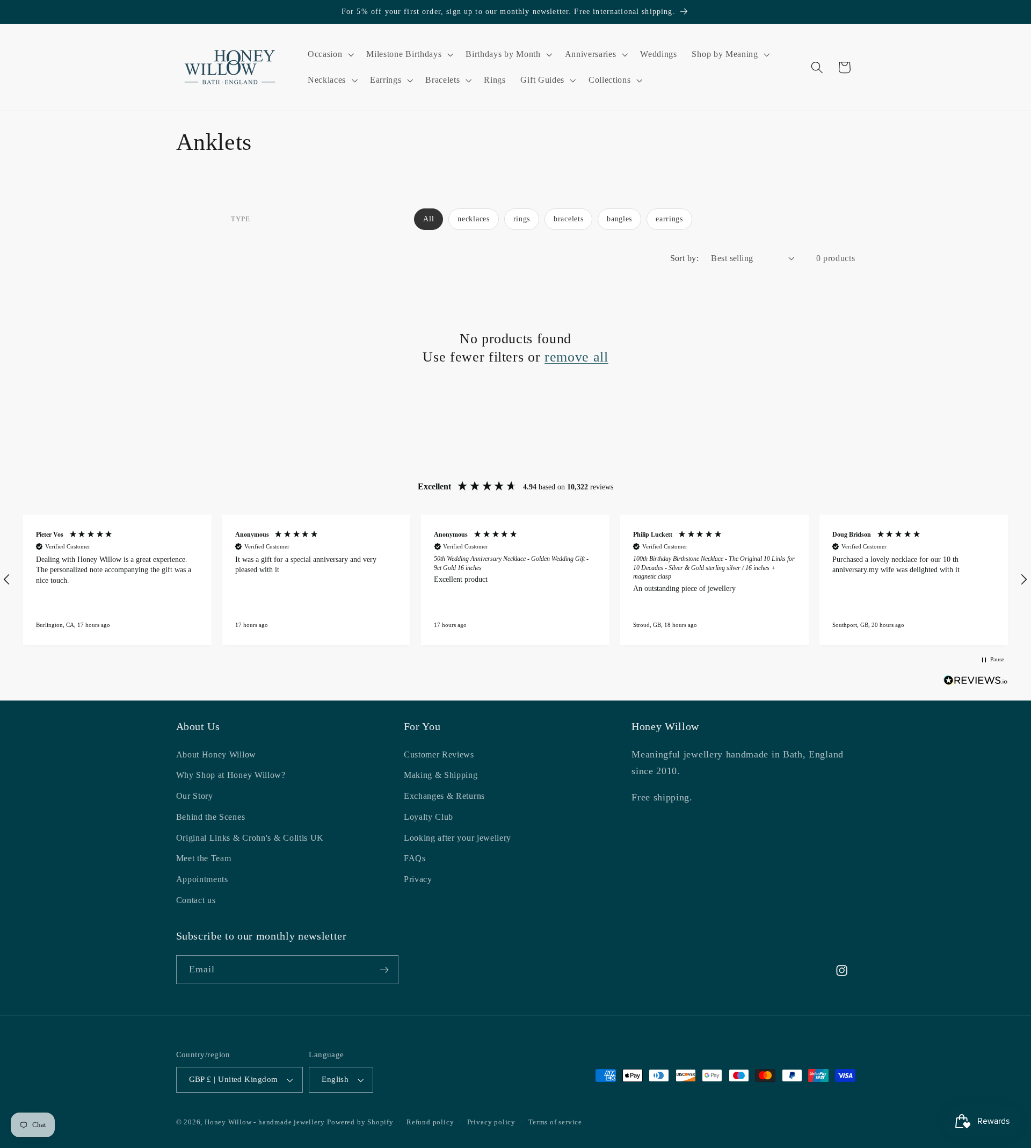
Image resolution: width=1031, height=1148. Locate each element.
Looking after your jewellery (457, 837)
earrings (669, 219)
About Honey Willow (216, 754)
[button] (329, 54)
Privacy (418, 879)
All (428, 219)
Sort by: (684, 258)
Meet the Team (203, 858)
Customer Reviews (439, 754)
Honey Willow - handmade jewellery (265, 1123)
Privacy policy (491, 1123)
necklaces (473, 219)
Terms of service (555, 1123)
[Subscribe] (384, 970)
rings (521, 219)
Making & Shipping (441, 775)
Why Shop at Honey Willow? (231, 775)
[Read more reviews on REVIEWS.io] (975, 682)
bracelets (568, 219)
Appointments (202, 879)
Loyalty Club (428, 816)
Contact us (196, 900)
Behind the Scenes (210, 816)
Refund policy (430, 1123)
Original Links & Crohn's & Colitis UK (250, 837)
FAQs (415, 858)
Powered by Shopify (360, 1123)
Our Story (194, 796)
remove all (576, 357)
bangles (619, 219)
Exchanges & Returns (444, 796)
